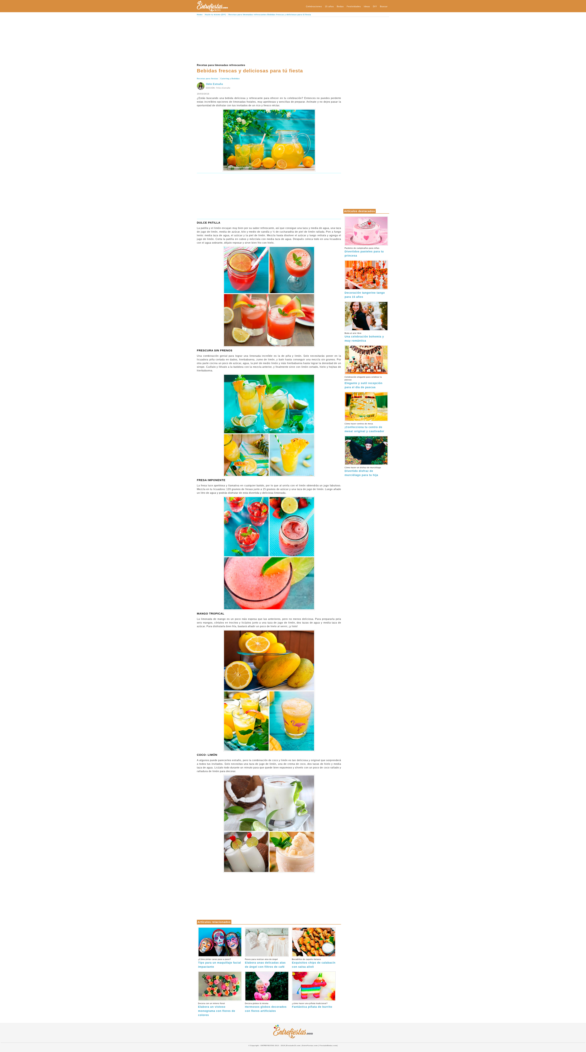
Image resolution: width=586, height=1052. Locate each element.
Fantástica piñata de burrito (312, 1005)
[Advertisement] (269, 39)
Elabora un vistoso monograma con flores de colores (216, 1009)
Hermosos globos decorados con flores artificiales (266, 1007)
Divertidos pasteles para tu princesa (364, 252)
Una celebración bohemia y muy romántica (364, 337)
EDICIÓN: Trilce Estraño (218, 88)
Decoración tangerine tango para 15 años (365, 294)
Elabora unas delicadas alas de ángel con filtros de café (265, 963)
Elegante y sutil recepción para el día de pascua (363, 382)
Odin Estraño (214, 84)
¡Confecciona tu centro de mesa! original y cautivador (364, 428)
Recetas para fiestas (207, 79)
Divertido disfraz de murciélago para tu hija (363, 472)
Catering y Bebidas (230, 79)
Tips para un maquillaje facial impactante (219, 963)
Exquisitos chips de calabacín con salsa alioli (313, 963)
